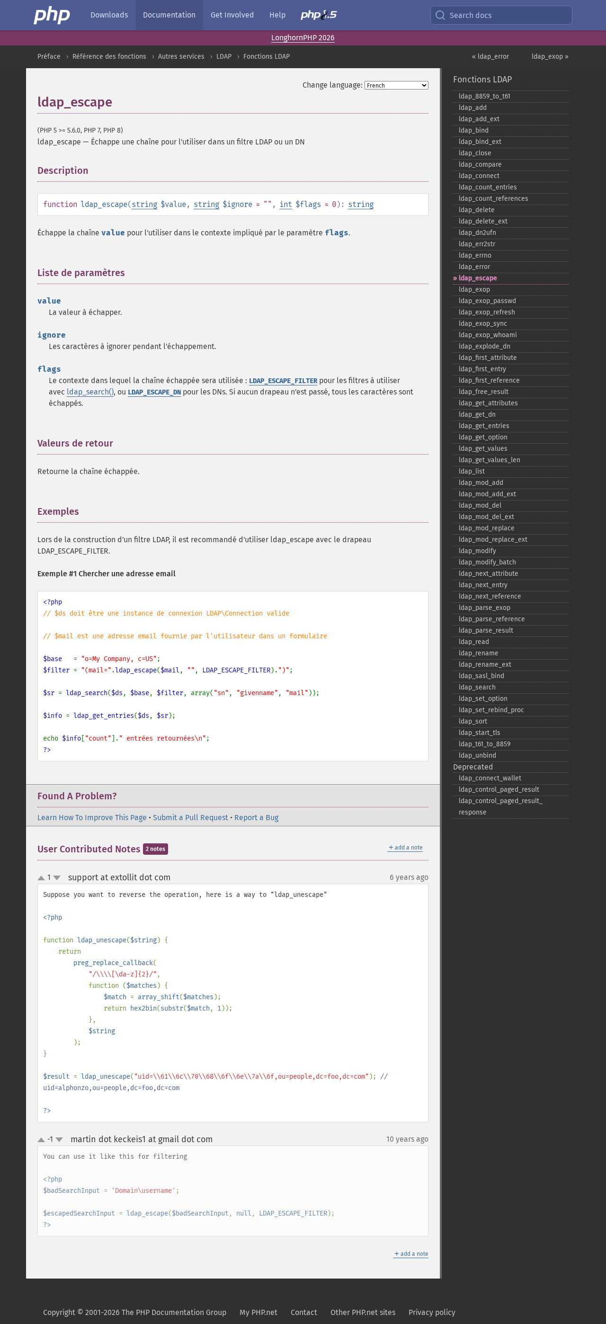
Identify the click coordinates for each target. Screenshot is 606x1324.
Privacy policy (432, 1312)
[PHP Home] (52, 15)
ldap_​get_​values (483, 449)
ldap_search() (90, 391)
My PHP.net (258, 1312)
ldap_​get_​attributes (488, 403)
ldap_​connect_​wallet (490, 778)
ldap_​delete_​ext (483, 221)
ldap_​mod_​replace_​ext (493, 540)
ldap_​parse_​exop (484, 608)
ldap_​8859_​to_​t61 (484, 96)
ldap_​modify (477, 551)
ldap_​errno (475, 255)
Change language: (333, 85)
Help (277, 14)
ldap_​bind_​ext (480, 142)
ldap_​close (475, 153)
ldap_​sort (473, 721)
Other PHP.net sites (362, 1312)
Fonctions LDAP (266, 57)
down (57, 878)
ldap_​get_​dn (477, 415)
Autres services (181, 57)
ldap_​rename (479, 653)
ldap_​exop (474, 290)
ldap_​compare (480, 165)
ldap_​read (474, 642)
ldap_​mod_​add (481, 483)
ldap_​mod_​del (480, 505)
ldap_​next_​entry (483, 585)
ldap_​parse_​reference (492, 619)
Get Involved (232, 14)
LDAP (224, 57)
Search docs (470, 15)
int (285, 204)
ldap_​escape (478, 278)
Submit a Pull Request (190, 817)
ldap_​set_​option (483, 699)
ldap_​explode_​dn (484, 346)
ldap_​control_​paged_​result (499, 790)
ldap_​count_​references (493, 199)
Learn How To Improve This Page (92, 817)
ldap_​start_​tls (479, 733)
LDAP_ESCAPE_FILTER (283, 381)
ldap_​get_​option (483, 437)
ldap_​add (473, 108)
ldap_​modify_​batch (487, 562)
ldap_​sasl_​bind (481, 676)
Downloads (109, 14)
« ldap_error (490, 57)
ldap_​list (472, 471)
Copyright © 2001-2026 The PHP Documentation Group (134, 1312)
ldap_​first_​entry (482, 369)
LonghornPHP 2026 (303, 37)
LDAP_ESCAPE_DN (154, 392)
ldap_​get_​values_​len (489, 460)
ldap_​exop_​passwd (487, 301)
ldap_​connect (479, 176)
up (43, 878)
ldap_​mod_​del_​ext (486, 517)
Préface (49, 57)
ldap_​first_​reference (489, 380)
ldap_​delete (477, 210)
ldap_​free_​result (483, 392)
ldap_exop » (550, 57)
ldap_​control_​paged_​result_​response (501, 806)
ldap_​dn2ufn (477, 233)
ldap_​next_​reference (490, 596)
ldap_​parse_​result (486, 630)
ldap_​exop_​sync (483, 324)
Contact (304, 1312)
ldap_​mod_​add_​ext (487, 494)
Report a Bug (256, 817)
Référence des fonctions (109, 57)
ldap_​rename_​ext (485, 665)
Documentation (169, 14)
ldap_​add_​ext (479, 119)
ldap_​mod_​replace (487, 528)
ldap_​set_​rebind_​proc (491, 710)
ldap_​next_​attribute (488, 574)
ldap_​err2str (477, 244)
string (144, 204)
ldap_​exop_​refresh (487, 312)
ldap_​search (477, 687)
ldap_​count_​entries (488, 187)
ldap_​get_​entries (484, 426)
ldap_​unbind (477, 755)
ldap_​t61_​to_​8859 (484, 744)
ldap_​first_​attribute (488, 358)
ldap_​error (474, 267)
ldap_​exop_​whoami (488, 335)
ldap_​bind (474, 130)
